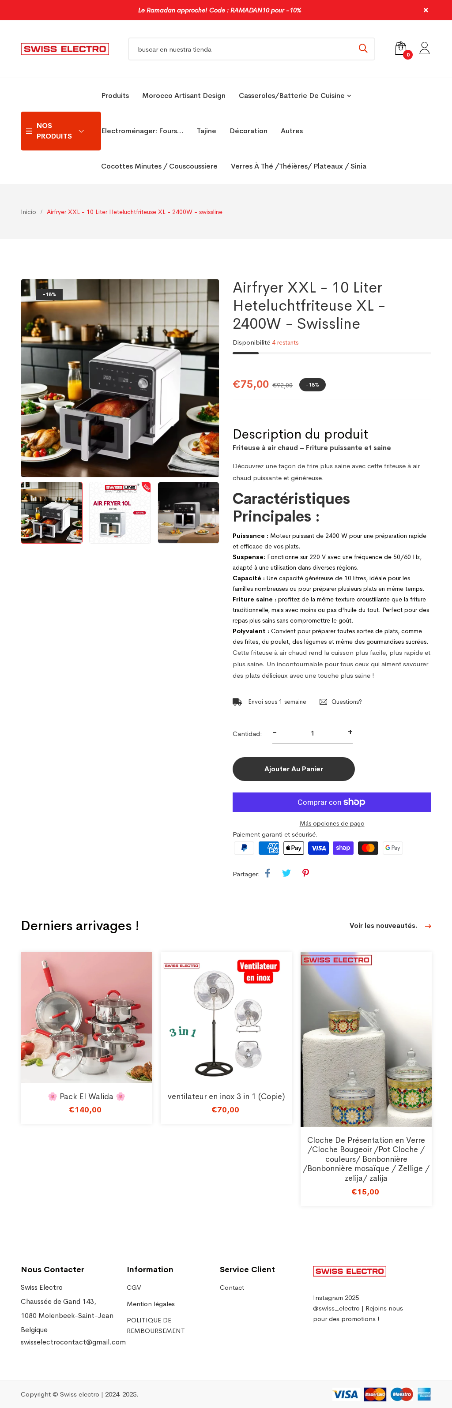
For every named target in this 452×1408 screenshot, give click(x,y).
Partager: (246, 874)
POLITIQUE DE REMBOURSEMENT (156, 1325)
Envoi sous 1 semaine (276, 702)
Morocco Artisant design (184, 95)
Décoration (248, 130)
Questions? (346, 702)
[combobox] (251, 49)
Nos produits (54, 131)
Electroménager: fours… (142, 130)
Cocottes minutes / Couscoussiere (159, 166)
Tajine (206, 130)
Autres (292, 130)
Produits (115, 95)
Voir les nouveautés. (384, 925)
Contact (232, 1287)
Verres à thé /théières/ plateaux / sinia (298, 166)
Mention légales (151, 1303)
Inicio (28, 212)
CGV (134, 1287)
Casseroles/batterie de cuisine (292, 95)
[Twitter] (286, 873)
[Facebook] (268, 873)
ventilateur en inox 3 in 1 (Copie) (226, 1096)
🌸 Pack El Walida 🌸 (86, 1096)
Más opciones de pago (332, 823)
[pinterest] (305, 873)
